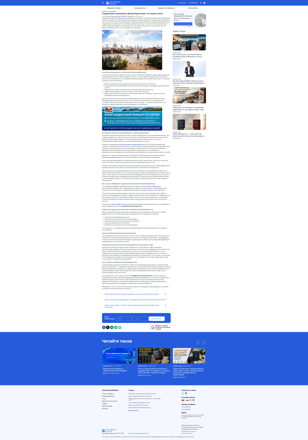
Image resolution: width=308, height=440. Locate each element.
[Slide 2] (189, 26)
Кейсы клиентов (193, 8)
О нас (104, 398)
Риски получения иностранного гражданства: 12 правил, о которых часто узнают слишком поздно (154, 371)
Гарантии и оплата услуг (109, 401)
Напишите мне (156, 319)
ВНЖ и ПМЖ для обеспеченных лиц (139, 407)
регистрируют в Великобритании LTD (134, 144)
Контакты (105, 408)
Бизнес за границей (109, 11)
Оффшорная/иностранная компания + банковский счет (144, 399)
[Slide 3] (192, 26)
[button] (204, 343)
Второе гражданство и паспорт (138, 405)
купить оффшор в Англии (120, 204)
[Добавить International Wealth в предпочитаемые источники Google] (160, 327)
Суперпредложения (108, 396)
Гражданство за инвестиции (166, 8)
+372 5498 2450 (193, 3)
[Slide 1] (186, 26)
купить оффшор (152, 186)
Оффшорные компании (114, 8)
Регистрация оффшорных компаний (139, 396)
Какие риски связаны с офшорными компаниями (115, 370)
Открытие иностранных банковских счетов (142, 393)
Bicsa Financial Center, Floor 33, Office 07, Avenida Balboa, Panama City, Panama (192, 416)
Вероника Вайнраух (121, 16)
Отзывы (104, 403)
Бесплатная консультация (183, 24)
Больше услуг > (133, 410)
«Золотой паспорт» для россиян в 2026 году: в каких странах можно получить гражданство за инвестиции (188, 372)
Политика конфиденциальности (138, 433)
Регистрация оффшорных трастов (139, 402)
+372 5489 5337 (181, 3)
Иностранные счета (139, 8)
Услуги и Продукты (108, 393)
